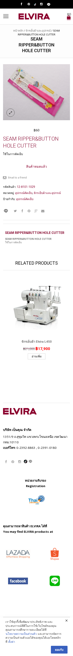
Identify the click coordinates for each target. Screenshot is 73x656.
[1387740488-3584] (36, 92)
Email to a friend (17, 177)
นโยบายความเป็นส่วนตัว (21, 634)
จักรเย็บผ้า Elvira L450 (36, 341)
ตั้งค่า (11, 642)
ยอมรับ (59, 650)
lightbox (10, 113)
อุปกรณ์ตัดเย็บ (23, 193)
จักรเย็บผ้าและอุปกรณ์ (38, 30)
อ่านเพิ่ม (37, 356)
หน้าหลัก (18, 30)
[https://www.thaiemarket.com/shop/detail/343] (36, 500)
